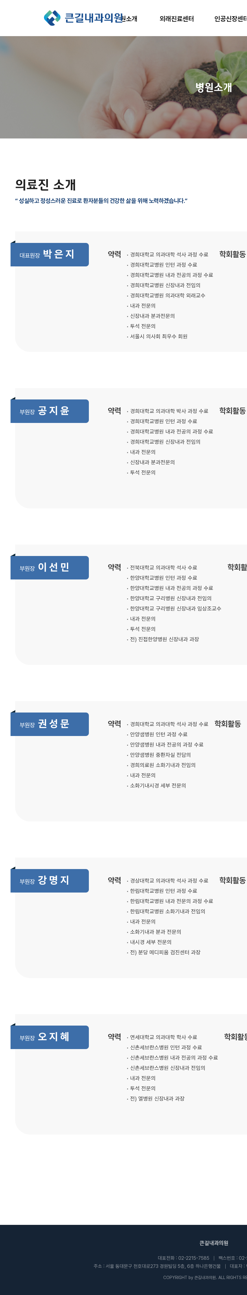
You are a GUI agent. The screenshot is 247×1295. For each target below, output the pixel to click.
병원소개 (125, 19)
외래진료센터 (177, 19)
